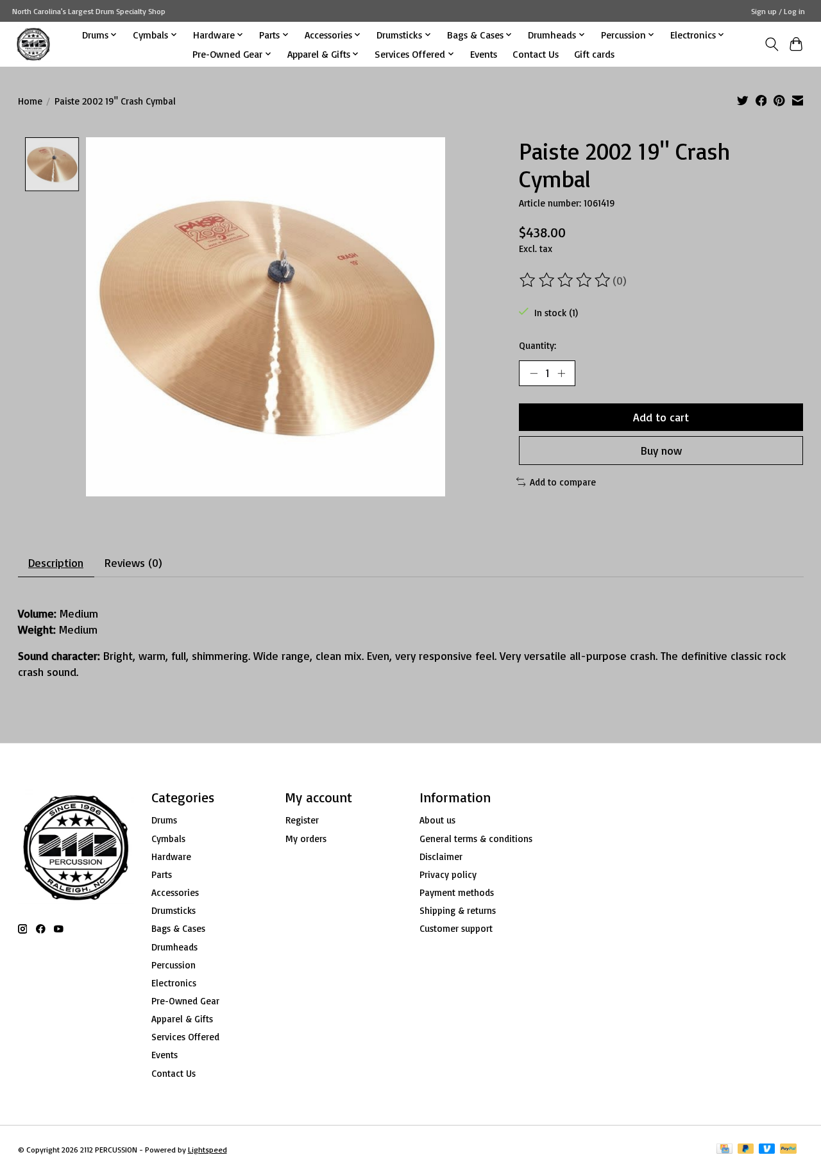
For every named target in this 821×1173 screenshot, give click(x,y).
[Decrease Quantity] (534, 373)
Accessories (175, 892)
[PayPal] (788, 1149)
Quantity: (537, 345)
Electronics (173, 983)
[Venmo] (767, 1149)
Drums (164, 820)
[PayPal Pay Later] (746, 1149)
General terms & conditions (475, 838)
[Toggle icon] (771, 44)
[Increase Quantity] (561, 373)
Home (30, 101)
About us (437, 820)
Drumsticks (173, 910)
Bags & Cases (178, 928)
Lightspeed (207, 1149)
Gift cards (594, 53)
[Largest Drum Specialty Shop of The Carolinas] (33, 44)
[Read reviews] (566, 280)
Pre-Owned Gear (185, 1001)
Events (483, 53)
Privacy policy (448, 874)
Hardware (171, 856)
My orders (305, 838)
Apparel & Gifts (182, 1019)
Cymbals (168, 838)
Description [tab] (55, 562)
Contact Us (535, 53)
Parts (161, 874)
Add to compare (563, 482)
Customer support (456, 928)
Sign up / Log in (778, 11)
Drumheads (174, 947)
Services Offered (185, 1037)
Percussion (173, 965)
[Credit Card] (724, 1149)
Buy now (661, 450)
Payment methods (456, 892)
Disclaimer (440, 856)
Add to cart (661, 417)
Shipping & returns (457, 910)
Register (302, 820)
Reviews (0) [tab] (133, 562)
